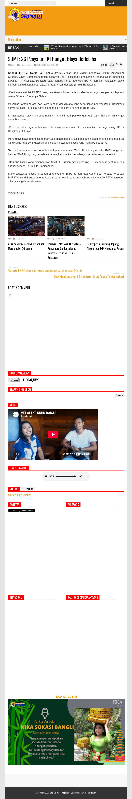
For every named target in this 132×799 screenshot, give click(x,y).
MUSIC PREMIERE (19, 495)
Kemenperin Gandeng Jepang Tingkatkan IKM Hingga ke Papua (105, 246)
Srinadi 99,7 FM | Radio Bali (62, 793)
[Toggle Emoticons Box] (10, 295)
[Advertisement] (66, 28)
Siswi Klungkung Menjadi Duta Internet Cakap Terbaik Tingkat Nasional (89, 276)
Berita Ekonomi (26, 65)
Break (13, 47)
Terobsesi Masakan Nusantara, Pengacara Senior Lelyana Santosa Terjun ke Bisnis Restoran (64, 251)
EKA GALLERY (67, 696)
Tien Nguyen (90, 793)
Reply (12, 65)
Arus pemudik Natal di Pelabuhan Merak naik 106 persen (26, 246)
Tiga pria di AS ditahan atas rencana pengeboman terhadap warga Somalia (45, 270)
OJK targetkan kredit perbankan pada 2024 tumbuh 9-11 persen (41, 47)
